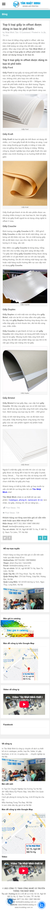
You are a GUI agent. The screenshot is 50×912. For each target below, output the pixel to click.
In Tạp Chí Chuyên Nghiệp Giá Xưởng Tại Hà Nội (22, 789)
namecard (32, 500)
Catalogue (13, 500)
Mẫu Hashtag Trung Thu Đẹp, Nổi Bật (17, 802)
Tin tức (6, 35)
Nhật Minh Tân (11, 32)
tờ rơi (40, 500)
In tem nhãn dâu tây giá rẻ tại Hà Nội (16, 805)
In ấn (43, 32)
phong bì (23, 500)
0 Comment (25, 32)
